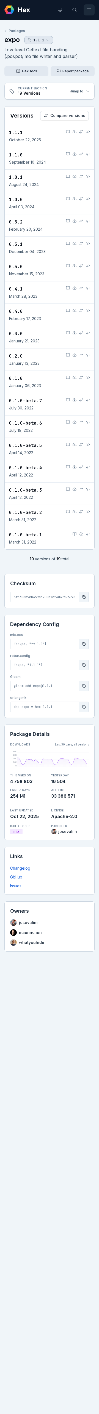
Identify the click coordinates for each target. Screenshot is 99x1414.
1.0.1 (16, 177)
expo (12, 40)
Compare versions (67, 115)
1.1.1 (16, 132)
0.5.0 (16, 267)
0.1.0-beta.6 (25, 423)
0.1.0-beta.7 (25, 401)
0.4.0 (16, 311)
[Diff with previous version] (81, 131)
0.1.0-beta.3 (25, 490)
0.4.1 (16, 289)
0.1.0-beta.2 (25, 512)
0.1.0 (16, 378)
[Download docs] (74, 131)
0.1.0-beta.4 (25, 468)
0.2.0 (16, 356)
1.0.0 (16, 200)
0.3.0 (16, 334)
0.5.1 (16, 244)
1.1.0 (16, 155)
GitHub (16, 877)
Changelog (20, 868)
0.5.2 (16, 222)
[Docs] (68, 131)
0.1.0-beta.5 (25, 445)
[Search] (74, 9)
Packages (17, 31)
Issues (15, 885)
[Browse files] (88, 131)
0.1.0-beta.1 (25, 535)
